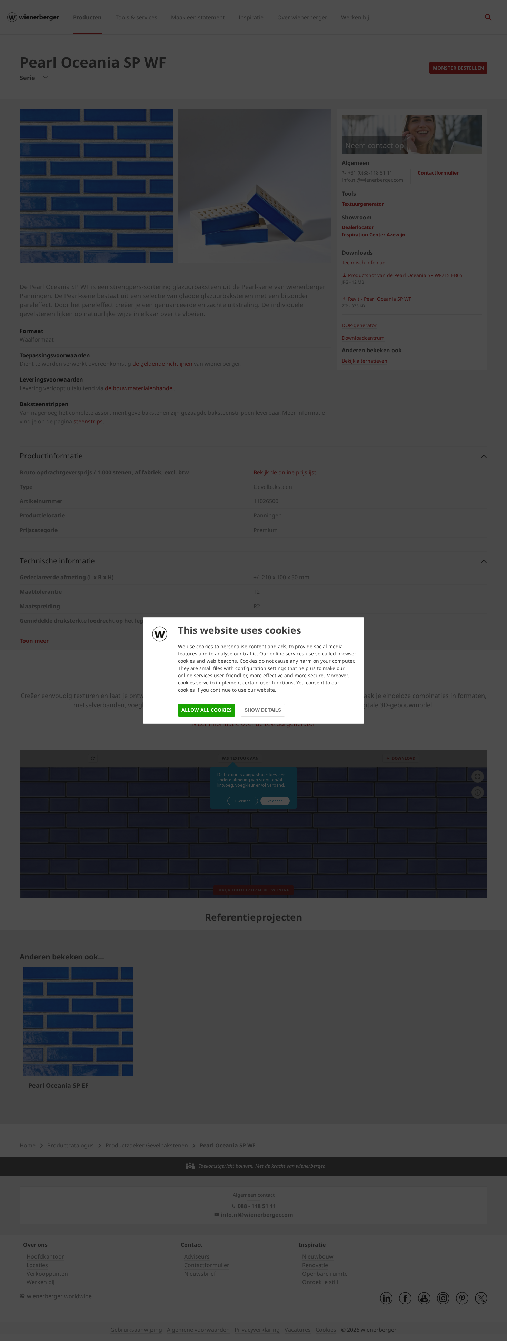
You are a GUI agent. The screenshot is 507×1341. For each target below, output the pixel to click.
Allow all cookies (206, 710)
